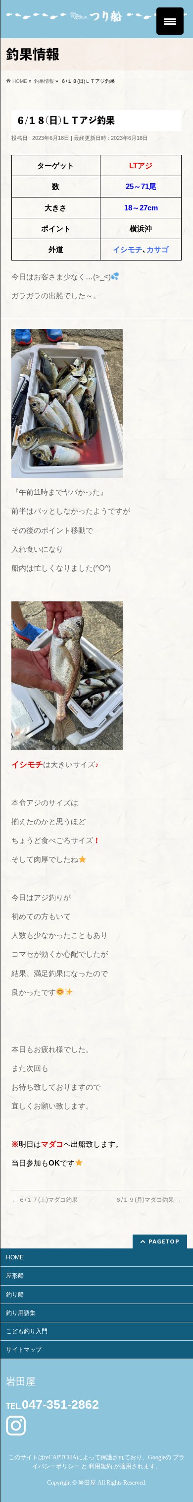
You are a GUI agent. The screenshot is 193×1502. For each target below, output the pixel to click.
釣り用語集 (21, 1312)
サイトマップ (24, 1349)
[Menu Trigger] (170, 21)
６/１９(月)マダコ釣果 (148, 1199)
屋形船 (15, 1275)
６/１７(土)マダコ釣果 (44, 1199)
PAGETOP (164, 1241)
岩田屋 (87, 1482)
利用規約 (100, 1466)
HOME (15, 1257)
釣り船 (15, 1294)
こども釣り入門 (27, 1331)
